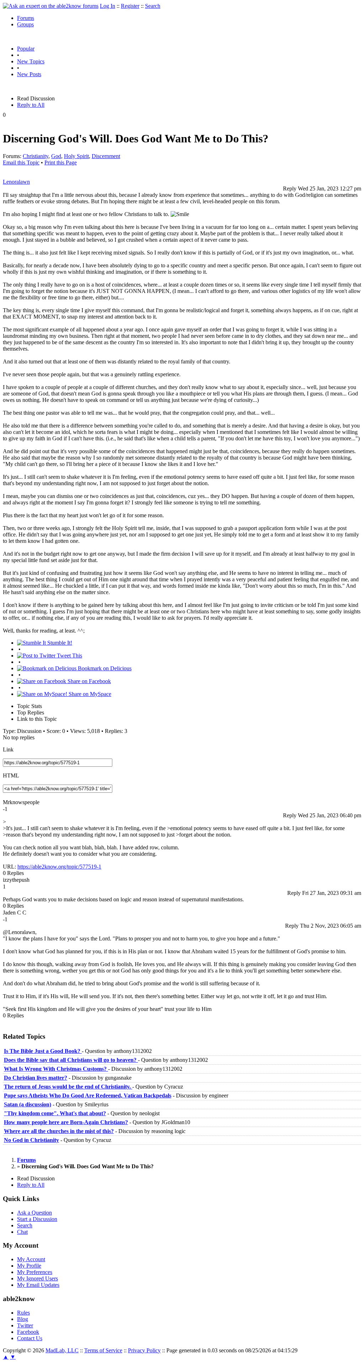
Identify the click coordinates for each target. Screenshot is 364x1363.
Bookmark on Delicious (104, 668)
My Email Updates (38, 1285)
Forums (25, 18)
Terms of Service (103, 1350)
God (56, 156)
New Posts (29, 74)
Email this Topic (21, 162)
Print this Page (60, 162)
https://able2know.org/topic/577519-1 (59, 867)
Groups (25, 24)
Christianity (35, 156)
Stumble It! (59, 643)
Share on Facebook (88, 681)
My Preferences (34, 1272)
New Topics (30, 61)
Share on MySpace (89, 694)
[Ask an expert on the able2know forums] (50, 6)
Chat (22, 1232)
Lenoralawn (16, 182)
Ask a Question (34, 1213)
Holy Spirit (76, 156)
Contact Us (29, 1338)
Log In (107, 6)
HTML (11, 775)
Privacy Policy (144, 1350)
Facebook (28, 1332)
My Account (31, 1259)
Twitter (25, 1325)
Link (8, 749)
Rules (23, 1313)
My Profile (29, 1266)
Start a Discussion (37, 1219)
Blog (22, 1319)
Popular (25, 49)
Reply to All (30, 105)
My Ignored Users (37, 1278)
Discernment (106, 156)
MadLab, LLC (62, 1350)
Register (130, 6)
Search (152, 6)
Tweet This (68, 655)
